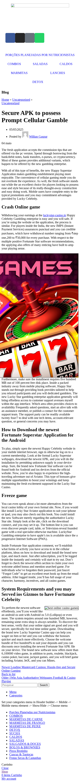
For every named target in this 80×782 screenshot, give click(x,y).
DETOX (37, 82)
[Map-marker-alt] (30, 38)
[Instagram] (20, 38)
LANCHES (57, 73)
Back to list (8, 674)
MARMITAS (19, 73)
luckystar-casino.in (54, 215)
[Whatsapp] (39, 38)
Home (5, 99)
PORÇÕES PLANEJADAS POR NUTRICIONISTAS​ (40, 55)
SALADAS (40, 64)
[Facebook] (10, 38)
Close (5, 768)
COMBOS (14, 64)
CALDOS (66, 64)
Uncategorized (21, 99)
